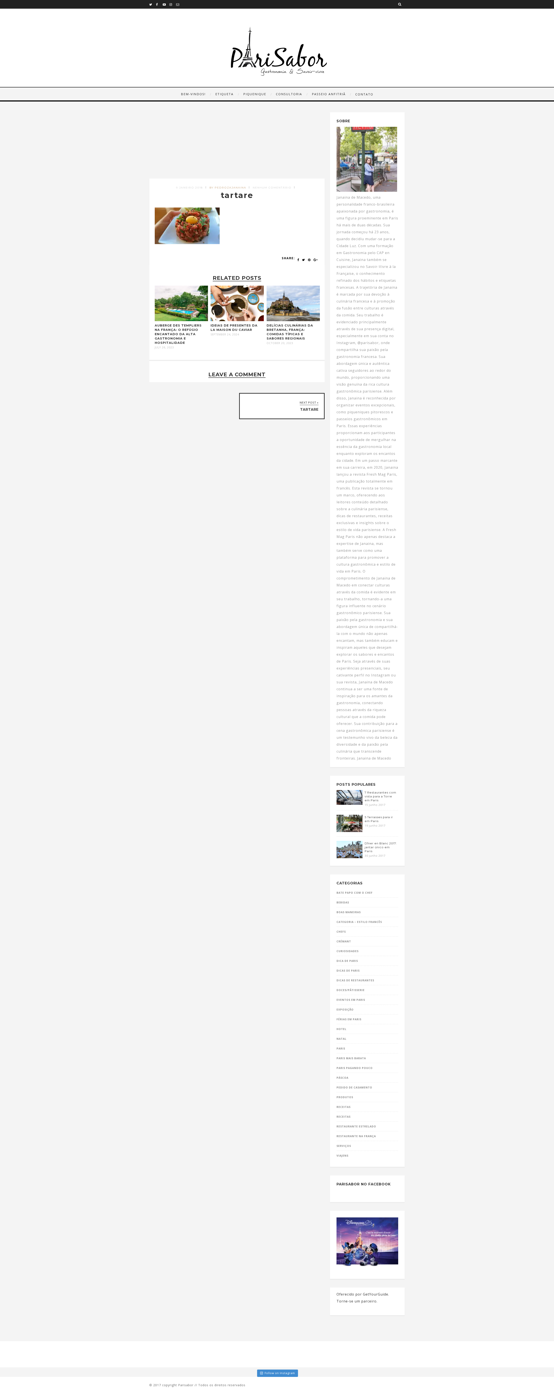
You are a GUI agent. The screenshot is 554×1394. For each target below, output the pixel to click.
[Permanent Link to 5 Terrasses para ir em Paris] (349, 830)
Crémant (344, 941)
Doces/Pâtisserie (351, 990)
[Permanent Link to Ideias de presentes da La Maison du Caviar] (237, 319)
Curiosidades (348, 951)
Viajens (342, 1155)
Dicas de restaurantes (355, 980)
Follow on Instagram (280, 1373)
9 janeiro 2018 (189, 187)
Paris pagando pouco (355, 1068)
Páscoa (342, 1078)
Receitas (344, 1107)
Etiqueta (224, 94)
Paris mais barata (351, 1058)
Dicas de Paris (348, 970)
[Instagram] (172, 4)
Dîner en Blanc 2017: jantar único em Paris (381, 847)
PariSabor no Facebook (364, 1184)
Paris (341, 1048)
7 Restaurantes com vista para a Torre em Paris (380, 796)
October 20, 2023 (280, 343)
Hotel (341, 1029)
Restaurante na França (356, 1136)
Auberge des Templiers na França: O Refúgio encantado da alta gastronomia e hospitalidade (178, 334)
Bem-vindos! (193, 94)
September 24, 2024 (225, 334)
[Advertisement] (237, 145)
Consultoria (289, 94)
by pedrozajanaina (227, 187)
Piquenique (254, 94)
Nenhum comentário (272, 187)
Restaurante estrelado (356, 1126)
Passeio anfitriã (329, 94)
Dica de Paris (347, 961)
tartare (237, 195)
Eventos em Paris (351, 1000)
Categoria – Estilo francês (359, 922)
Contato (364, 94)
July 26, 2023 (164, 347)
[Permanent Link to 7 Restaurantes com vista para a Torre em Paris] (349, 803)
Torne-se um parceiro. (357, 1301)
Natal (341, 1039)
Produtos (345, 1097)
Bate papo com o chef (355, 893)
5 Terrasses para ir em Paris (379, 819)
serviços (344, 1146)
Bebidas (343, 902)
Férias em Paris (349, 1019)
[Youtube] (166, 4)
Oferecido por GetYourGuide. (363, 1294)
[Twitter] (152, 4)
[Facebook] (159, 4)
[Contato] (179, 4)
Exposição (345, 1009)
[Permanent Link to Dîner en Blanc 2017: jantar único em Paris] (349, 857)
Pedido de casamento (354, 1087)
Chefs (341, 932)
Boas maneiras (349, 912)
